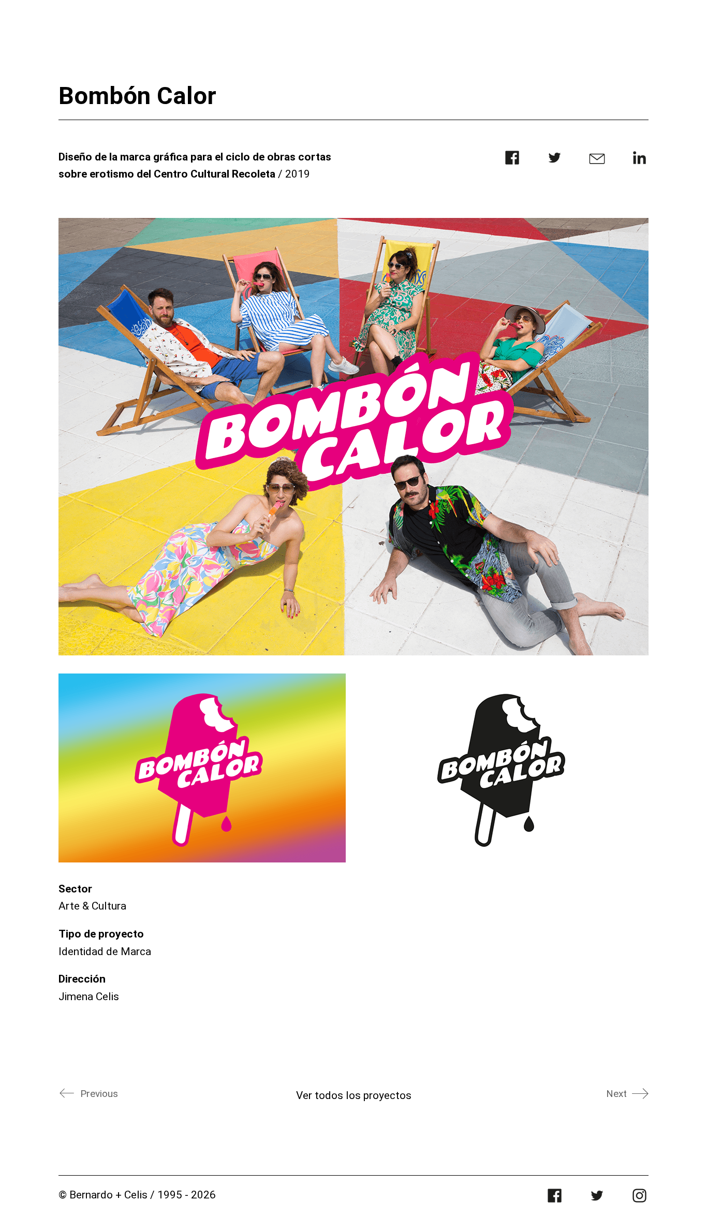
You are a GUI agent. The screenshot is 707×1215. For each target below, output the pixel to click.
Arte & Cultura (92, 906)
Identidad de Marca (104, 951)
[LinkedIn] (639, 164)
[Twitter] (555, 164)
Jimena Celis (88, 996)
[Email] (597, 164)
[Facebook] (512, 164)
